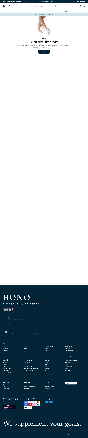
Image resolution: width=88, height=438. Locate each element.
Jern (25, 352)
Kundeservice (81, 11)
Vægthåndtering (7, 368)
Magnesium (26, 346)
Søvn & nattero (27, 362)
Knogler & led (6, 362)
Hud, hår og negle (7, 372)
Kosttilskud (48, 344)
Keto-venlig (47, 372)
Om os (4, 384)
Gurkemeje (67, 348)
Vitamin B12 (5, 352)
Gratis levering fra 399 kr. (79, 1)
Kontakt (73, 11)
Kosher (46, 370)
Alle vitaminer (6, 356)
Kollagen (46, 348)
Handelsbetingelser (66, 434)
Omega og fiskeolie (49, 346)
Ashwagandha (68, 346)
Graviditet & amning (28, 370)
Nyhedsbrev (26, 388)
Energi (4, 366)
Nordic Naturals (68, 366)
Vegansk (46, 362)
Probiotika (47, 350)
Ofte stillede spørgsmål (29, 386)
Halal (46, 366)
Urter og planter (70, 344)
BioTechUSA (68, 368)
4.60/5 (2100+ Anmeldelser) (15, 1)
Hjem (4, 11)
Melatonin (47, 352)
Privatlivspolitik (75, 434)
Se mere (50, 14)
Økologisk (47, 364)
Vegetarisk (47, 368)
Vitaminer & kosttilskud (14, 11)
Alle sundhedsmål (29, 360)
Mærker (33, 11)
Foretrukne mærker (71, 360)
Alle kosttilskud (48, 356)
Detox (4, 364)
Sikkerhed (83, 434)
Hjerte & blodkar (7, 370)
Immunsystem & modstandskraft (31, 368)
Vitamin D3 (5, 348)
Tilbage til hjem (44, 51)
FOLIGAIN (67, 364)
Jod (25, 354)
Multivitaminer (6, 346)
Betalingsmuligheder (49, 386)
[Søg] (55, 6)
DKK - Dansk (70, 383)
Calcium (25, 348)
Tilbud (40, 11)
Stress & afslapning (28, 366)
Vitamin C (5, 350)
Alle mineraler (27, 356)
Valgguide (66, 11)
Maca (66, 354)
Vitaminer (6, 344)
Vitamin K (5, 354)
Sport (25, 11)
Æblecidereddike (69, 350)
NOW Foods (68, 362)
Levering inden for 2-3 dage (47, 1)
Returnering (47, 388)
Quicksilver (67, 370)
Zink (25, 350)
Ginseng (67, 352)
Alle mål (5, 360)
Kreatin (46, 354)
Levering (46, 384)
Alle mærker (67, 372)
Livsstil (47, 360)
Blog (4, 386)
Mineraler (27, 344)
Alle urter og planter (69, 356)
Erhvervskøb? (6, 388)
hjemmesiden (35, 47)
